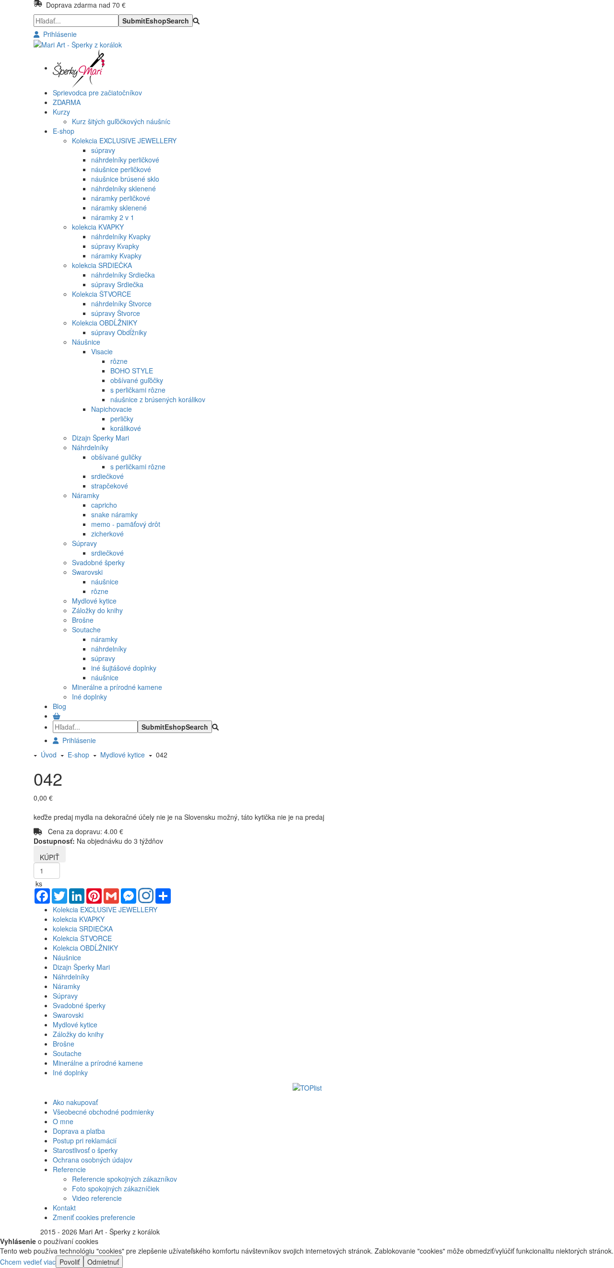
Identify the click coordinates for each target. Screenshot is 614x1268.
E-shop (76, 754)
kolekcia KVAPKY (98, 227)
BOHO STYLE (131, 370)
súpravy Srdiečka (117, 284)
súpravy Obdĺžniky (119, 332)
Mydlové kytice (94, 600)
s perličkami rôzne (137, 390)
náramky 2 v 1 (112, 217)
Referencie (69, 1169)
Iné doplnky (89, 696)
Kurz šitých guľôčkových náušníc (121, 121)
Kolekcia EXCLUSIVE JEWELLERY (124, 140)
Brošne (83, 620)
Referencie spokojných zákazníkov (124, 1179)
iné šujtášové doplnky (123, 668)
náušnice (104, 581)
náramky (104, 639)
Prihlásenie (58, 34)
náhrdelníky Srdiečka (123, 274)
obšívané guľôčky (136, 380)
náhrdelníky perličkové (125, 159)
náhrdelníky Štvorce (121, 303)
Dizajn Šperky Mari (100, 437)
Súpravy (84, 543)
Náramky (85, 495)
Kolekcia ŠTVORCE (101, 294)
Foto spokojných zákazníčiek (115, 1188)
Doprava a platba (79, 1131)
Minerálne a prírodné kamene (117, 687)
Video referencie (97, 1198)
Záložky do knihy (97, 610)
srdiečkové (107, 476)
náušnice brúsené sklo (125, 179)
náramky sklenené (119, 207)
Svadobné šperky (98, 562)
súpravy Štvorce (115, 313)
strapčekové (109, 485)
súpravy (103, 150)
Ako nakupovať (75, 1102)
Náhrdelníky (90, 447)
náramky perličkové (120, 198)
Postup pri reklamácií (85, 1140)
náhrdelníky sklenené (123, 188)
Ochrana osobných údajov (92, 1159)
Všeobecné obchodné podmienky (103, 1112)
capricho (104, 505)
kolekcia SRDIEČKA (102, 265)
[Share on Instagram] (145, 896)
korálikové (125, 428)
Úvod (49, 754)
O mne (63, 1121)
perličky (121, 418)
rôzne (119, 361)
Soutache (86, 629)
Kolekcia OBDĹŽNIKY (104, 322)
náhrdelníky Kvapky (121, 236)
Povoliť (69, 1262)
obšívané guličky (116, 457)
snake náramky (114, 514)
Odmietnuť (103, 1262)
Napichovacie (111, 409)
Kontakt (64, 1207)
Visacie (102, 351)
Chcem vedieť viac (28, 1262)
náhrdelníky (109, 648)
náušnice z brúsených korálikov (157, 399)
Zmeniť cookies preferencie (94, 1217)
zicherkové (107, 533)
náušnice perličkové (121, 169)
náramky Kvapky (116, 255)
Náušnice (86, 342)
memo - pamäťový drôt (125, 524)
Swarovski (87, 572)
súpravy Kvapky (115, 246)
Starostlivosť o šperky (85, 1150)
